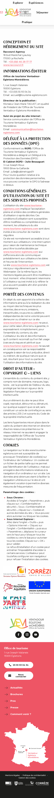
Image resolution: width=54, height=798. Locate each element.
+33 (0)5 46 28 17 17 (20, 61)
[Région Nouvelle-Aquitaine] (18, 783)
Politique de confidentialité (34, 775)
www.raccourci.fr (13, 65)
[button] (18, 3)
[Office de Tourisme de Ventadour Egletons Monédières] (18, 12)
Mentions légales (12, 775)
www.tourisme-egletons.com (20, 228)
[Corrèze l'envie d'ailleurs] (42, 783)
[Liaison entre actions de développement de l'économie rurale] (8, 783)
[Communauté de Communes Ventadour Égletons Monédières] (29, 783)
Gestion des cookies (27, 778)
